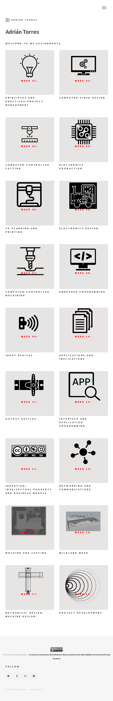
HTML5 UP (39, 689)
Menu (104, 7)
